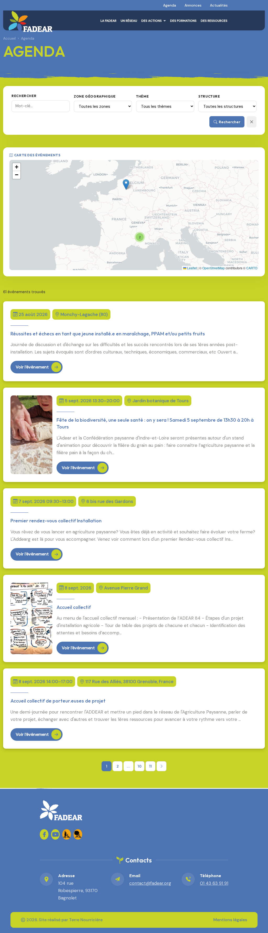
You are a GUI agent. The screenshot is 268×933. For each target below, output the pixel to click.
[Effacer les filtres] (251, 121)
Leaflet (191, 268)
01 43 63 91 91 (214, 883)
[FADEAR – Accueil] (30, 21)
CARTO (251, 268)
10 (140, 766)
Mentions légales (230, 920)
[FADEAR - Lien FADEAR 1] (66, 834)
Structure (209, 96)
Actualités (219, 5)
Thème (142, 96)
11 (150, 766)
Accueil (9, 38)
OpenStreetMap (213, 268)
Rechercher (24, 96)
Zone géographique (95, 96)
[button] (126, 184)
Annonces (193, 5)
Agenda (169, 5)
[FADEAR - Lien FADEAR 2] (78, 834)
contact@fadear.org (150, 883)
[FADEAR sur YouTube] (55, 834)
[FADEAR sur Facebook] (44, 834)
